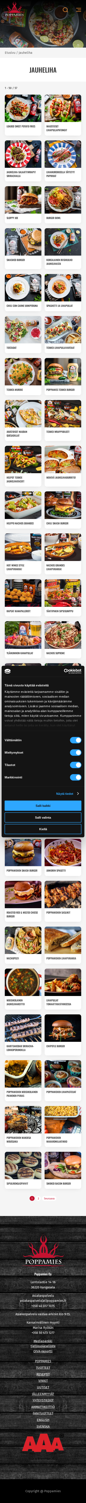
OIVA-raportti (43, 1351)
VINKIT (43, 1381)
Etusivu (10, 53)
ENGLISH (43, 1420)
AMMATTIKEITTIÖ (43, 1407)
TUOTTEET (43, 1368)
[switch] (75, 752)
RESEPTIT (43, 1374)
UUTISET (43, 1387)
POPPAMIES (43, 1361)
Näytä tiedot (64, 793)
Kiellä (43, 829)
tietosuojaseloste (43, 1346)
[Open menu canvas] (78, 10)
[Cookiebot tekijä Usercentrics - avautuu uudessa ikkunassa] (63, 671)
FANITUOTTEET (43, 1413)
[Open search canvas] (65, 10)
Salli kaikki (43, 805)
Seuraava (49, 1198)
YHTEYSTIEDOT (43, 1400)
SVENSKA (43, 1426)
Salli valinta (43, 817)
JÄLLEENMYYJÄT (43, 1394)
